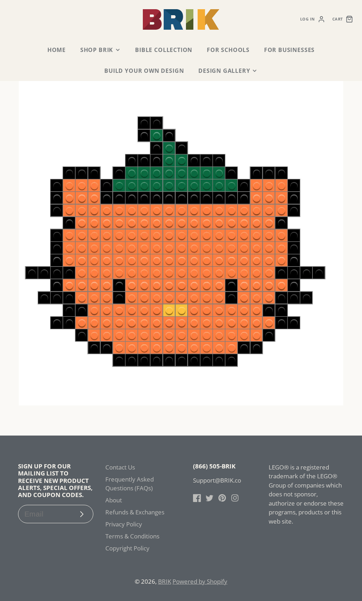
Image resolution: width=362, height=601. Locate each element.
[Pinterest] (222, 498)
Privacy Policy (123, 524)
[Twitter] (209, 498)
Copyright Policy (127, 548)
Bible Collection (163, 50)
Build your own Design (144, 71)
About (113, 500)
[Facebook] (197, 498)
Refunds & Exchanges (134, 512)
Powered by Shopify (200, 581)
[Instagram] (235, 498)
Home (56, 50)
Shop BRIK (96, 50)
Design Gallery (224, 71)
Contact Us (120, 467)
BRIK (164, 581)
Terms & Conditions (132, 536)
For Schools (228, 50)
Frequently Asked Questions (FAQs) (129, 483)
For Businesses (289, 50)
